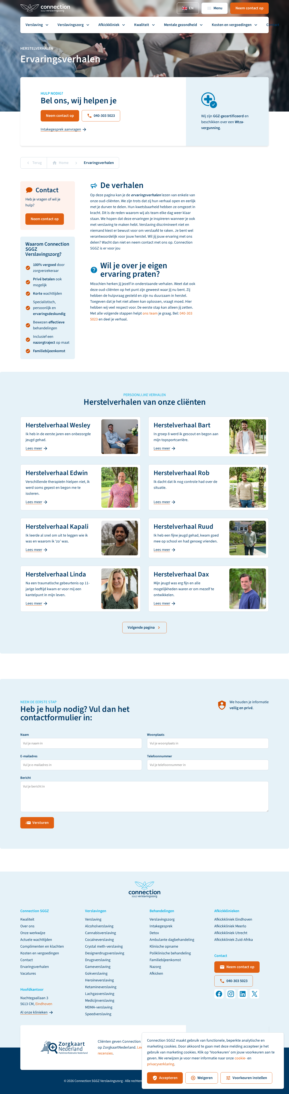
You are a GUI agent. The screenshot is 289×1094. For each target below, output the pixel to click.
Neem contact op (249, 8)
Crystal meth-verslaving (104, 946)
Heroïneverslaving (99, 980)
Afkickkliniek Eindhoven (233, 919)
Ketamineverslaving (100, 987)
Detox (154, 933)
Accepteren (168, 1077)
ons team (150, 313)
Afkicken (156, 973)
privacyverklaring (160, 1064)
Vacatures (28, 973)
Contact (272, 24)
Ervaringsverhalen (34, 966)
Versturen (40, 822)
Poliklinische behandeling (170, 953)
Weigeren (205, 1077)
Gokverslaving (96, 973)
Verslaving (34, 24)
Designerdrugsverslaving (104, 953)
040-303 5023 (104, 115)
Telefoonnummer (159, 756)
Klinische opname (164, 946)
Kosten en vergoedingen (232, 24)
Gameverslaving (97, 966)
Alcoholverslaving (99, 926)
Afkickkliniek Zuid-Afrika (233, 939)
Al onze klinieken (34, 1012)
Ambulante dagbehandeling (172, 939)
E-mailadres (28, 756)
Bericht (25, 777)
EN (191, 8)
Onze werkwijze (32, 933)
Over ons (27, 926)
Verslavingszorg (71, 24)
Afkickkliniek (108, 24)
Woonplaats (155, 734)
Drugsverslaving (97, 960)
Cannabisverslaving (100, 933)
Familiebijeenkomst (165, 960)
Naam (24, 734)
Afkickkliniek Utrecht (230, 933)
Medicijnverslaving (99, 1000)
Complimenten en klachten (42, 946)
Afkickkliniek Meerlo (230, 926)
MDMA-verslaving (98, 1007)
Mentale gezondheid (180, 24)
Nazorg (155, 966)
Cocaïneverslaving (99, 939)
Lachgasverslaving (99, 993)
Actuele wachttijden (36, 939)
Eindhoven (43, 1004)
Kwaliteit (141, 24)
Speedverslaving (98, 1014)
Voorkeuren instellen (250, 1077)
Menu (217, 8)
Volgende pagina (141, 627)
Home (64, 162)
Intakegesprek (161, 926)
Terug (37, 162)
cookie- (240, 1058)
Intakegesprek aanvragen (61, 129)
